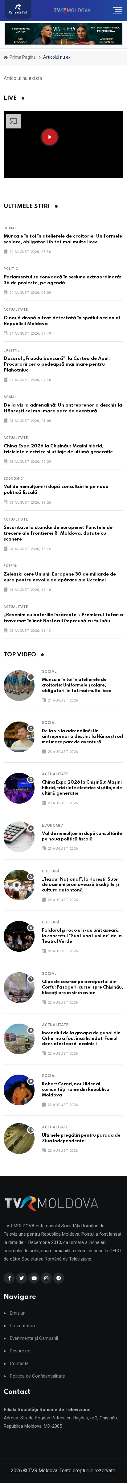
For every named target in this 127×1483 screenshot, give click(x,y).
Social (10, 228)
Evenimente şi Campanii (34, 1338)
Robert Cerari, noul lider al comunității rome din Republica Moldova (75, 1089)
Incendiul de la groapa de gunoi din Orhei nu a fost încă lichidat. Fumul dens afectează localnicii (81, 1038)
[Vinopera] (63, 34)
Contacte (19, 1363)
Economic (13, 479)
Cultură (51, 871)
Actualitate (16, 310)
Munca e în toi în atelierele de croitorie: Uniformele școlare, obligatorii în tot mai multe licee (77, 685)
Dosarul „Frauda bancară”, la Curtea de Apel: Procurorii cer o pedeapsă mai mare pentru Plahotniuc (57, 364)
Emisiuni (18, 1313)
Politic (11, 269)
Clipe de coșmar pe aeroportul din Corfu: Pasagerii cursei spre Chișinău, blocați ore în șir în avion (82, 987)
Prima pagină (22, 57)
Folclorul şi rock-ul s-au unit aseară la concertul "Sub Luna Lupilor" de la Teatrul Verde (82, 936)
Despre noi (20, 1351)
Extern (11, 566)
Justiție (11, 350)
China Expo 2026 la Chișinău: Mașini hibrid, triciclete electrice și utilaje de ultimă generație (82, 788)
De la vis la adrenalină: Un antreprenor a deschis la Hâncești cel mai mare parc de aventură (82, 736)
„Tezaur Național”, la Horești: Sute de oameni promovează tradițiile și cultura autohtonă (80, 885)
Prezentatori (22, 1326)
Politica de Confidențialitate (37, 1376)
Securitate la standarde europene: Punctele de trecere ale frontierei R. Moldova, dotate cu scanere (58, 533)
